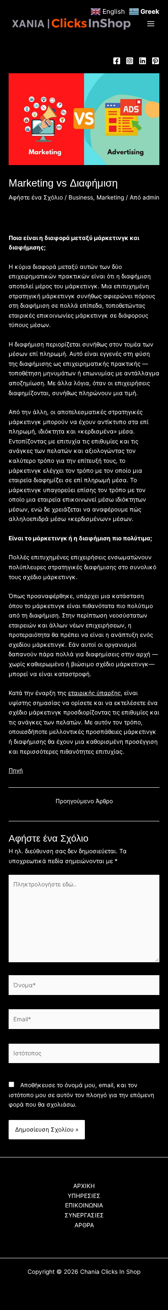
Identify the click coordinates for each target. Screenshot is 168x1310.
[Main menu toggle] (151, 24)
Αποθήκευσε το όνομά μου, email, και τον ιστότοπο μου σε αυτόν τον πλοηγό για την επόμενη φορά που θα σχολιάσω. (81, 1095)
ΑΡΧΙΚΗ (84, 1185)
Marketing (110, 197)
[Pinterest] (155, 61)
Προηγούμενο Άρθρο (84, 801)
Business (80, 197)
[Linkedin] (142, 61)
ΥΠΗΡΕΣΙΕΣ (84, 1195)
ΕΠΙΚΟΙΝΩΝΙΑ (84, 1205)
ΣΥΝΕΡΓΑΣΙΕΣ (84, 1215)
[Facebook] (117, 61)
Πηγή (16, 770)
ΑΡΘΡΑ (84, 1225)
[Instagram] (130, 61)
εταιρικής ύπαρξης (94, 692)
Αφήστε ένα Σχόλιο (36, 197)
